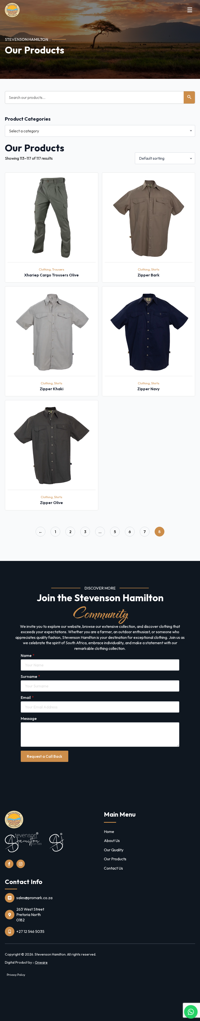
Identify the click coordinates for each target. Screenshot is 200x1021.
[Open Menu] (189, 10)
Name (27, 655)
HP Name (19, 589)
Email (27, 697)
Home (109, 831)
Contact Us (113, 868)
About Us (112, 840)
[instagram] (20, 864)
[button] (189, 97)
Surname (30, 676)
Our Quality (113, 849)
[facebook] (9, 864)
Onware (41, 962)
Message (29, 718)
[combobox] (100, 131)
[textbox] (98, 131)
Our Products (115, 858)
